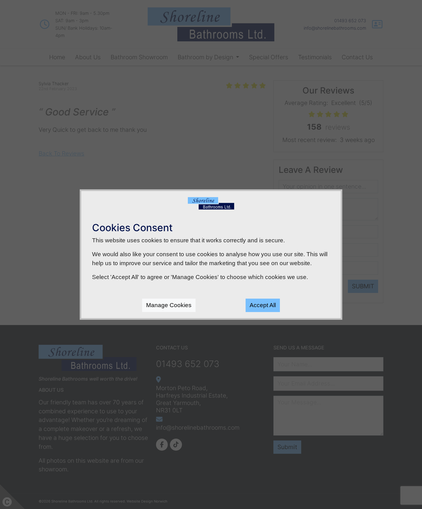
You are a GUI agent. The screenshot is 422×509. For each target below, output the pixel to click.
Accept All (263, 305)
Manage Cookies (169, 305)
